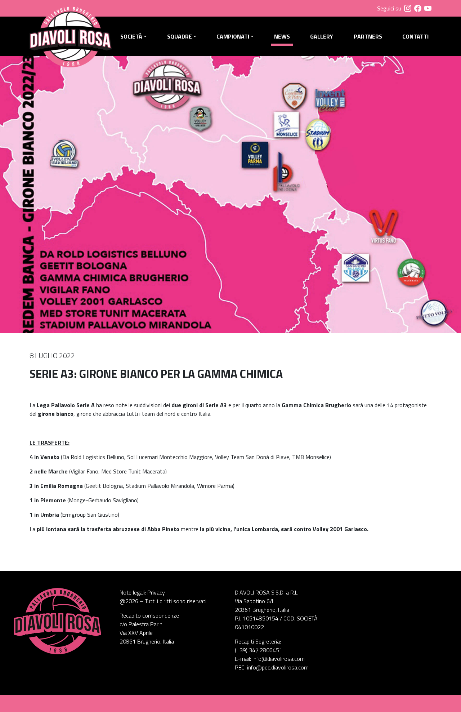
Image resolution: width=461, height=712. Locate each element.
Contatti (415, 36)
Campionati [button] (232, 36)
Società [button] (131, 36)
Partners (368, 36)
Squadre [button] (179, 36)
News (282, 36)
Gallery (321, 36)
